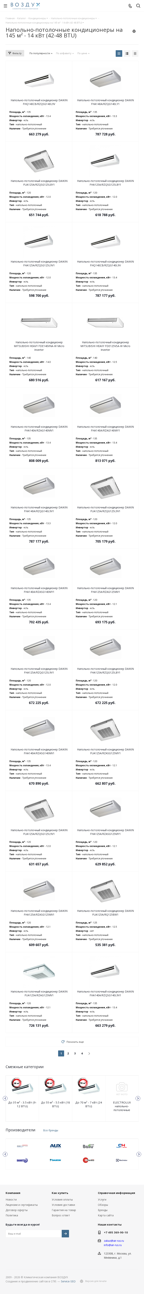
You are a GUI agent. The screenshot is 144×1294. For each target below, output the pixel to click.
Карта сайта (106, 1215)
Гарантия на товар (64, 1210)
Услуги (102, 1199)
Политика (12, 1215)
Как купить (60, 1193)
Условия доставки (63, 1205)
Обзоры (103, 1205)
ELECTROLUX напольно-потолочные (122, 1106)
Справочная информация (116, 1193)
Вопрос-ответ (61, 1215)
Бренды (102, 1210)
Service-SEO (68, 1281)
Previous (5, 1098)
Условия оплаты (62, 1199)
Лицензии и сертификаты (22, 1205)
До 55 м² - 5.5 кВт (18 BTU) (55, 1104)
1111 (22, 1146)
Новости (11, 1199)
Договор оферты (17, 1210)
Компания (13, 1193)
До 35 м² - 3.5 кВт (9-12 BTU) (22, 1104)
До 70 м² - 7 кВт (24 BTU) (88, 1104)
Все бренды (50, 1130)
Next (138, 1098)
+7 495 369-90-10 (116, 1232)
